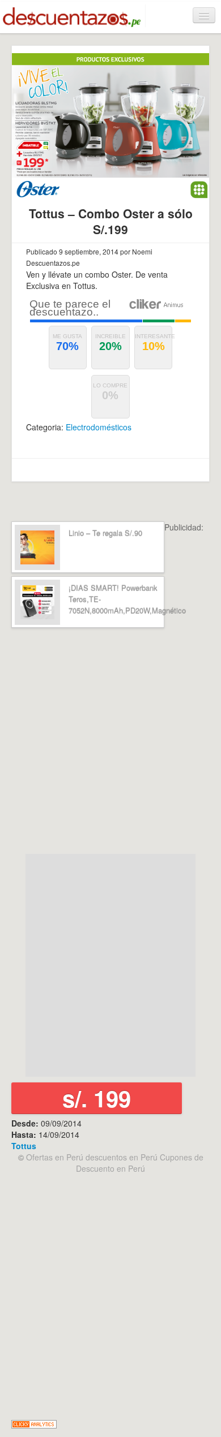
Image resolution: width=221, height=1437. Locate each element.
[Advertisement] (110, 741)
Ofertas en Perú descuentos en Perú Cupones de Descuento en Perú (114, 1162)
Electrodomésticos (98, 427)
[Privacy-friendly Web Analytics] (34, 1423)
